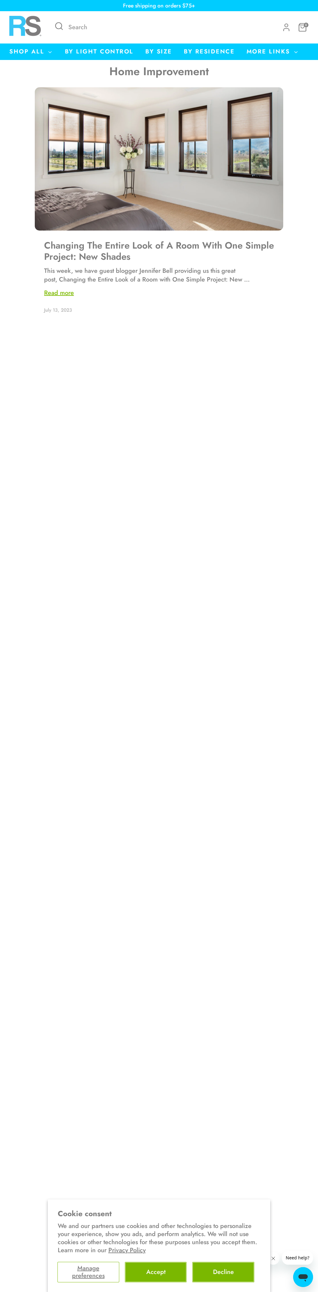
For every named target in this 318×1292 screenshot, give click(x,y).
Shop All (28, 51)
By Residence (209, 51)
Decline (223, 1271)
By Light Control (99, 51)
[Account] (286, 27)
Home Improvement (159, 71)
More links (270, 51)
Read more (59, 292)
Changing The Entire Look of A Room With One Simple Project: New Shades (159, 251)
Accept (156, 1271)
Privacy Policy (127, 1250)
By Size (158, 51)
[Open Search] (59, 26)
